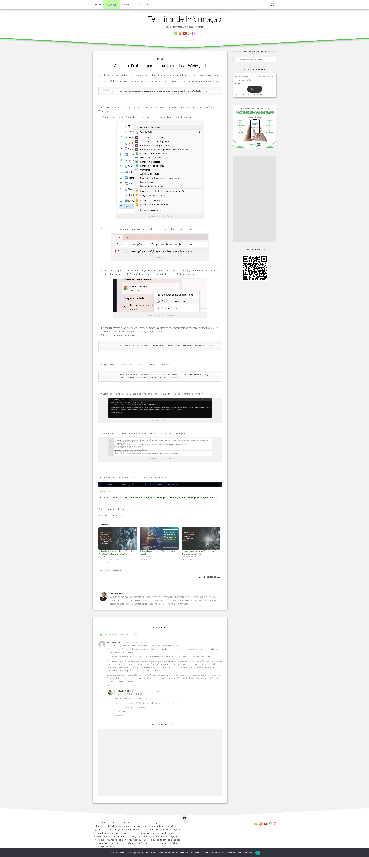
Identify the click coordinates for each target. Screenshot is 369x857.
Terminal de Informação (184, 18)
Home (98, 4)
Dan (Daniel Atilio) (122, 691)
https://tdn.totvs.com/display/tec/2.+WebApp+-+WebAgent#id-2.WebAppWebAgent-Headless (168, 497)
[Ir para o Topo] (184, 818)
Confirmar (254, 89)
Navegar (127, 4)
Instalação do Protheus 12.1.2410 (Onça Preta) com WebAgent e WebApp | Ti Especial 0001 (116, 554)
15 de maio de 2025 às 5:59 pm (137, 642)
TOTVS (160, 59)
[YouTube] (184, 33)
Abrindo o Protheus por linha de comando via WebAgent (160, 65)
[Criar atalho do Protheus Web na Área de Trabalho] (159, 538)
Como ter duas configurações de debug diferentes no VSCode (198, 552)
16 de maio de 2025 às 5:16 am (147, 691)
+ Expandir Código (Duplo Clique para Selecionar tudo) (141, 484)
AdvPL (107, 571)
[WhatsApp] (189, 33)
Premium (111, 4)
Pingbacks (129, 634)
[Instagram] (193, 33)
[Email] (175, 33)
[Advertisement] (254, 199)
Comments (110, 634)
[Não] (365, 852)
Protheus (117, 571)
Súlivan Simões (114, 642)
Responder (111, 685)
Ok (258, 852)
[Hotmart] (180, 33)
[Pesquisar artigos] (272, 5)
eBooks (143, 4)
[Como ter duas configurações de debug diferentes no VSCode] (201, 538)
